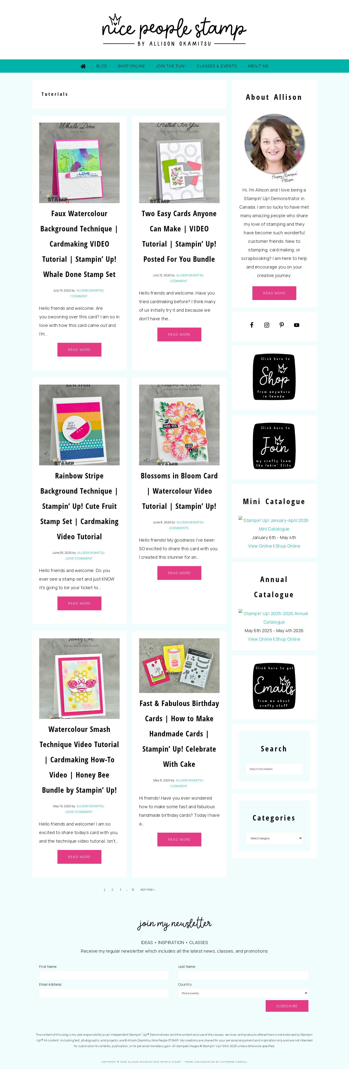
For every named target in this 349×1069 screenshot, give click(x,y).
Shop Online (288, 546)
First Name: (48, 966)
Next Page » (148, 889)
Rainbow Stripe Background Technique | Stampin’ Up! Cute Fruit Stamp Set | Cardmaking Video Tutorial (79, 505)
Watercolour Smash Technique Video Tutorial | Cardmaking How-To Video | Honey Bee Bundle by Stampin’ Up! (79, 759)
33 (133, 889)
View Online (260, 546)
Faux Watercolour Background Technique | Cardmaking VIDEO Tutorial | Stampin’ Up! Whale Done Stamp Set (79, 243)
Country (185, 984)
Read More (79, 349)
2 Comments (179, 528)
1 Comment (79, 296)
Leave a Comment (79, 558)
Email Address (50, 984)
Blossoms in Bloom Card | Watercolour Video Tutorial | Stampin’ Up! (179, 490)
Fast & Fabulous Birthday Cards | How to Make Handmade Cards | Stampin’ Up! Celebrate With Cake (179, 733)
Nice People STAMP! (174, 29)
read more (274, 293)
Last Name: (187, 966)
